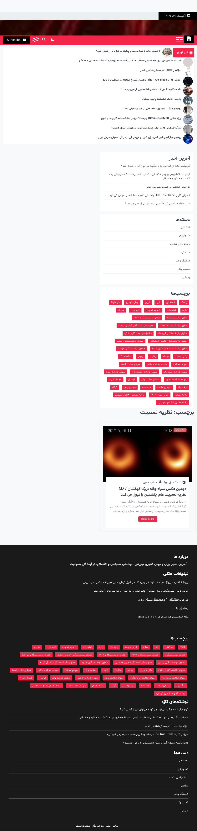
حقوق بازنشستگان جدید (130, 341)
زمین (140, 356)
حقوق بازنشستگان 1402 (147, 318)
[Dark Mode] (52, 40)
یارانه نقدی (181, 395)
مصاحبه (146, 387)
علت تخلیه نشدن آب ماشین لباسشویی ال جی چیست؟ (150, 89)
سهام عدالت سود (115, 372)
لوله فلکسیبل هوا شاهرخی (172, 617)
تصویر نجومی (153, 310)
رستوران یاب (181, 608)
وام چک (98, 591)
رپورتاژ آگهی (181, 582)
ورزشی (186, 277)
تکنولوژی (179, 430)
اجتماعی (185, 227)
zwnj (184, 302)
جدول (121, 310)
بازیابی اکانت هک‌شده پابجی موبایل (161, 99)
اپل (158, 302)
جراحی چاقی (112, 591)
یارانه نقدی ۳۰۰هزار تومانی (129, 395)
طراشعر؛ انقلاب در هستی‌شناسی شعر (160, 70)
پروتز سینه (165, 582)
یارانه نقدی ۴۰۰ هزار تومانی (172, 402)
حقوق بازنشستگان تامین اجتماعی (168, 341)
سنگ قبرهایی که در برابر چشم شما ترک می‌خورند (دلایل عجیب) (146, 128)
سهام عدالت (180, 364)
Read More (147, 519)
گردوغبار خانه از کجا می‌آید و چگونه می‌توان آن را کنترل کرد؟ (128, 51)
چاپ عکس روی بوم (134, 591)
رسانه (166, 356)
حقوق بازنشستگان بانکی (138, 333)
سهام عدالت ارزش (157, 364)
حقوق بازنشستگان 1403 (173, 325)
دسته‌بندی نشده (180, 244)
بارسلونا (115, 302)
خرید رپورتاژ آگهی (178, 600)
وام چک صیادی (145, 617)
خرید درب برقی (92, 582)
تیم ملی (135, 310)
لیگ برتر (182, 387)
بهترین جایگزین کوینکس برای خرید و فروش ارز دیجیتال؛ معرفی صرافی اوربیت (138, 137)
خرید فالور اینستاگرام (175, 591)
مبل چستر (154, 591)
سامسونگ (125, 356)
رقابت (153, 356)
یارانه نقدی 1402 (160, 395)
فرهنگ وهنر (182, 261)
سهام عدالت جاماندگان (144, 372)
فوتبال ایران (115, 379)
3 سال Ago (172, 482)
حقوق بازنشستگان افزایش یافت (136, 325)
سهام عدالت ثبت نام (175, 372)
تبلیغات (171, 310)
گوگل (114, 387)
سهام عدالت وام (150, 379)
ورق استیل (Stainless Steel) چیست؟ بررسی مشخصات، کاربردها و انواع (141, 118)
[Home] (189, 39)
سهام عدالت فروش (176, 379)
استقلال (170, 302)
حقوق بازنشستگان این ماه (172, 333)
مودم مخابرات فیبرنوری (151, 600)
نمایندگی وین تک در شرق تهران (137, 582)
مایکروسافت (164, 387)
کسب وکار (184, 269)
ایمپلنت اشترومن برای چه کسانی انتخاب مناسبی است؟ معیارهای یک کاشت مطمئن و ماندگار (130, 61)
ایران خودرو (132, 302)
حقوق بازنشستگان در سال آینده (169, 348)
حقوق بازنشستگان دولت (131, 348)
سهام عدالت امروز (130, 364)
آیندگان (86, 564)
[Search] (43, 40)
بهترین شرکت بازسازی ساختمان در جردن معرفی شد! (152, 108)
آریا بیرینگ (109, 582)
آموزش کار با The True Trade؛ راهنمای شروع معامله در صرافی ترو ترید (142, 80)
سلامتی (185, 252)
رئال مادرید (181, 356)
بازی (184, 310)
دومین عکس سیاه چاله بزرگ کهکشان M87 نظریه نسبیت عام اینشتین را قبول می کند (152, 491)
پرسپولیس (130, 387)
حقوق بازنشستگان (177, 318)
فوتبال (131, 379)
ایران (147, 302)
